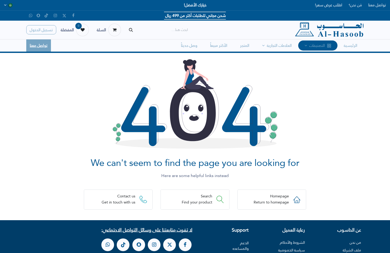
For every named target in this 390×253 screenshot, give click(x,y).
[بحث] (130, 29)
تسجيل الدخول (41, 30)
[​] (185, 244)
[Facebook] (73, 16)
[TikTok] (46, 16)
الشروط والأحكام (292, 242)
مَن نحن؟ (355, 5)
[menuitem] (350, 45)
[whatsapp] (107, 244)
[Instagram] (55, 16)
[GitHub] (30, 16)
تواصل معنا (377, 5)
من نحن (355, 242)
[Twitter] (64, 16)
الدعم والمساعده (241, 246)
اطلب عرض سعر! (328, 5)
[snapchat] (38, 15)
